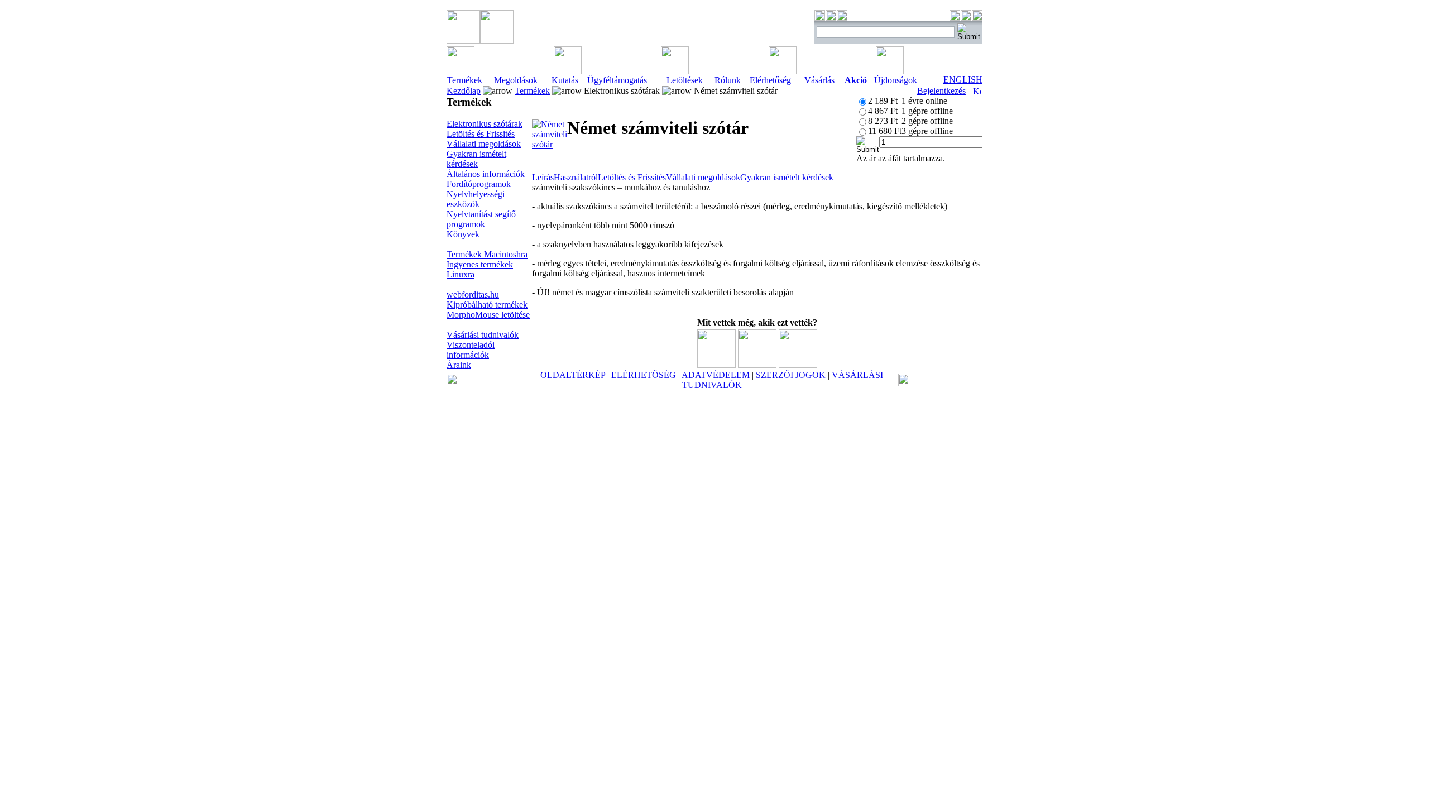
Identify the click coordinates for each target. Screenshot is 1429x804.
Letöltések (684, 80)
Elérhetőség (770, 80)
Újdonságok (895, 80)
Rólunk (727, 80)
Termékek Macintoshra (487, 254)
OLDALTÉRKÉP (572, 375)
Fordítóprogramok (479, 184)
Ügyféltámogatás (617, 80)
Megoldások (516, 80)
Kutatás (565, 80)
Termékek (464, 80)
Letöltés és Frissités (481, 133)
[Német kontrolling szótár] (716, 365)
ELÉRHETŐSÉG (643, 375)
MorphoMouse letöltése (488, 314)
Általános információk (486, 174)
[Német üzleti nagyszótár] (757, 365)
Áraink (459, 365)
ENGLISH (962, 79)
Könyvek (463, 234)
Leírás (543, 177)
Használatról (576, 177)
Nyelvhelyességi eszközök (476, 199)
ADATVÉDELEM (716, 375)
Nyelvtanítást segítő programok (481, 219)
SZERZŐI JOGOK (791, 375)
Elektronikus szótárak (484, 123)
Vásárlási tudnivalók (483, 334)
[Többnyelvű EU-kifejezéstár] (798, 365)
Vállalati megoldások (484, 144)
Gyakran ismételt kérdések (476, 159)
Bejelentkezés (941, 90)
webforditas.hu (473, 294)
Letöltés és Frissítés (632, 177)
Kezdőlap (464, 90)
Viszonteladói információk (471, 350)
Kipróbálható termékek (487, 304)
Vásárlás (819, 80)
